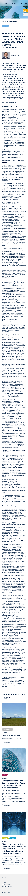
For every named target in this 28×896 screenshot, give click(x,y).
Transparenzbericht (6, 884)
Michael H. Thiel (15, 55)
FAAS (12, 838)
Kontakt (4, 877)
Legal (5, 25)
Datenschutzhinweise (7, 886)
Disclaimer (4, 882)
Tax (5, 774)
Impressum (4, 880)
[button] (22, 3)
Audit (5, 838)
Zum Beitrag (7, 742)
